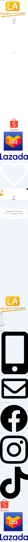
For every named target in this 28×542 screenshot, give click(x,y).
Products (4, 0)
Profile (1, 328)
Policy (1, 320)
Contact (8, 0)
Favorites (1, 188)
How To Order (13, 0)
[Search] (1, 195)
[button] (14, 199)
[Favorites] (14, 187)
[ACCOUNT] (13, 18)
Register (2, 326)
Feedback (2, 322)
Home (1, 0)
